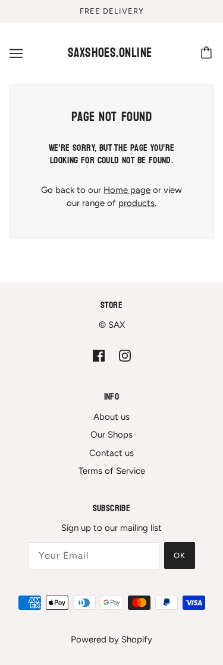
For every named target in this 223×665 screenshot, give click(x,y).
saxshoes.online (110, 53)
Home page (126, 190)
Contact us (111, 453)
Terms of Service (111, 471)
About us (111, 416)
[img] (99, 355)
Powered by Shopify (111, 639)
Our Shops (111, 434)
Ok (180, 555)
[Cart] (208, 53)
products (136, 203)
